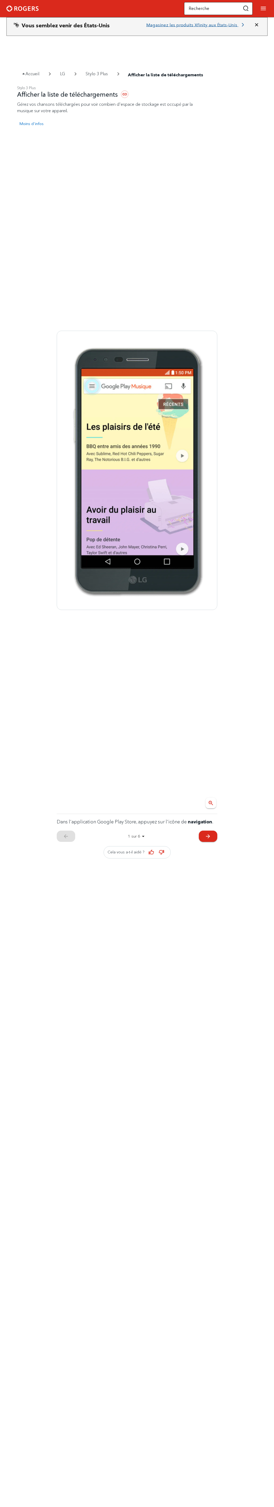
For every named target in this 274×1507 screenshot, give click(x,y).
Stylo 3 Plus (97, 74)
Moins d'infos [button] (31, 123)
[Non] (162, 852)
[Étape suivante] (137, 470)
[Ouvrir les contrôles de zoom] (211, 803)
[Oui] (151, 852)
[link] (196, 24)
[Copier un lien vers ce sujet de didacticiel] (124, 94)
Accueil (32, 74)
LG (62, 74)
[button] (245, 8)
